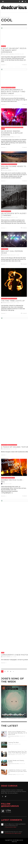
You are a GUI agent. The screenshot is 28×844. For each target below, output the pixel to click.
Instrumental (16, 127)
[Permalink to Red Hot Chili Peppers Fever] (14, 239)
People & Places (12, 164)
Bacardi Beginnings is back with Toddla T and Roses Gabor (13, 91)
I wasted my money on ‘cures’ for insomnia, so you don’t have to (17, 771)
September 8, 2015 (16, 744)
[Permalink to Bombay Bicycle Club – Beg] (14, 467)
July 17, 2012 (8, 483)
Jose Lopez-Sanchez (8, 54)
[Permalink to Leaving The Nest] (4, 744)
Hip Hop (3, 46)
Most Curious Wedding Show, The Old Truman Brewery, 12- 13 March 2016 (17, 733)
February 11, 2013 (14, 255)
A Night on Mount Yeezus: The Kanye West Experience (14, 50)
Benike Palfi (6, 255)
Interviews (8, 211)
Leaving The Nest (13, 742)
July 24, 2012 (13, 449)
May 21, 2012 (13, 656)
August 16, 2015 (20, 774)
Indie (9, 477)
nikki (9, 744)
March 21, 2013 (14, 217)
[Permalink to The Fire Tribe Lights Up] (14, 282)
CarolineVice (6, 449)
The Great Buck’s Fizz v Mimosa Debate (13, 833)
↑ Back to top (14, 841)
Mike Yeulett (11, 754)
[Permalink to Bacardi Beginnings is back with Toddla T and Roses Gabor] (14, 77)
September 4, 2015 (20, 754)
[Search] (3, 1)
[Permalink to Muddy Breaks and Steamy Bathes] (4, 762)
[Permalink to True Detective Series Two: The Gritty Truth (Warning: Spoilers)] (4, 753)
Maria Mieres (6, 217)
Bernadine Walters (8, 95)
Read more (3, 64)
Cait (4, 483)
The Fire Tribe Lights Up (13, 301)
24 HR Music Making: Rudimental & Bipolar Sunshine (12, 133)
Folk (6, 477)
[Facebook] (19, 1)
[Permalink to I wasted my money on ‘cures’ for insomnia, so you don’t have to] (4, 772)
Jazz (21, 127)
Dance (3, 87)
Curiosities (4, 164)
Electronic (8, 87)
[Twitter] (22, 1)
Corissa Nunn (12, 774)
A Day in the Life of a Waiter (10, 827)
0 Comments (24, 64)
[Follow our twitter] (2, 811)
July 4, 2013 (14, 170)
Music (13, 87)
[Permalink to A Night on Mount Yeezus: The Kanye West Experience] (14, 35)
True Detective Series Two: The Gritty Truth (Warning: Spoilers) (17, 752)
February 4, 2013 (14, 302)
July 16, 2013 (17, 136)
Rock (6, 249)
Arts (2, 211)
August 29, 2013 (18, 95)
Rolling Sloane (7, 170)
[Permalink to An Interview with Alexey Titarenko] (14, 197)
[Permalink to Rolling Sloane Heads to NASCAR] (14, 156)
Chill (2, 477)
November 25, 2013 (19, 54)
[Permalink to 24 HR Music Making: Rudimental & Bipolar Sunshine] (14, 117)
